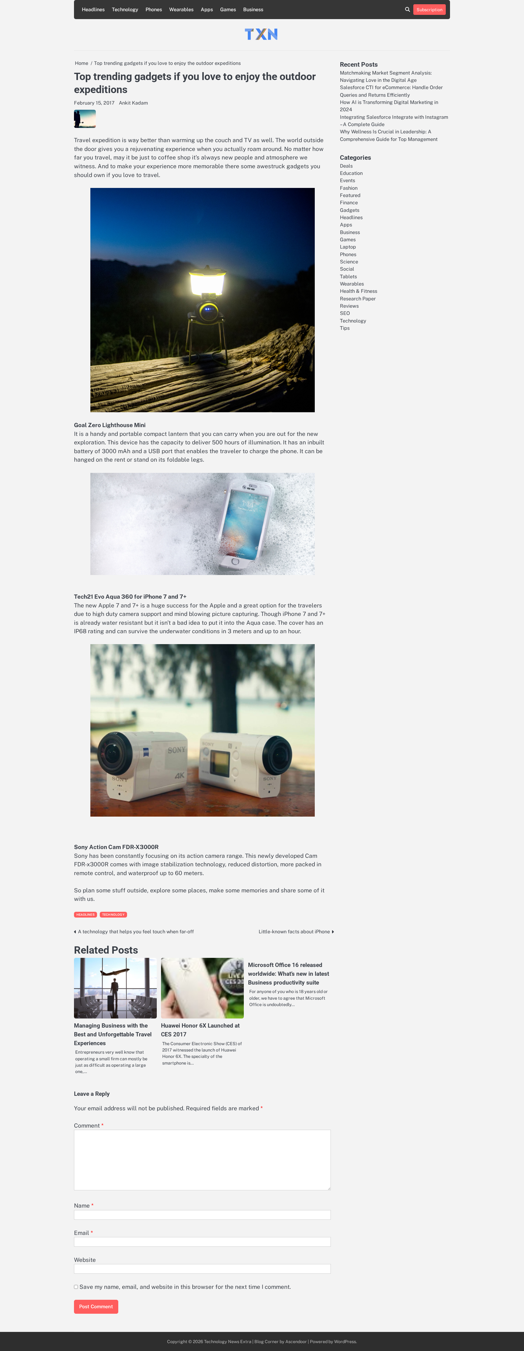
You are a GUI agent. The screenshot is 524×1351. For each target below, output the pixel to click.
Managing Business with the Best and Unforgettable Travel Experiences (113, 1034)
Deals (346, 166)
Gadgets (349, 210)
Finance (349, 203)
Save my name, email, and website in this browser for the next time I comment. (185, 1286)
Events (347, 180)
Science (349, 262)
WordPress (345, 1341)
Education (351, 173)
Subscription (429, 9)
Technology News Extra (227, 1341)
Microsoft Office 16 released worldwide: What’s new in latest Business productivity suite (288, 973)
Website (85, 1259)
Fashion (349, 188)
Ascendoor (296, 1341)
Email (83, 1232)
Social (347, 269)
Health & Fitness (358, 291)
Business (253, 9)
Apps (207, 9)
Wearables (181, 9)
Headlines (93, 9)
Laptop (348, 247)
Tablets (348, 276)
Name (84, 1205)
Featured (350, 195)
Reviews (349, 306)
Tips (345, 328)
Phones (154, 9)
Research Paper (358, 298)
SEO (345, 313)
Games (228, 9)
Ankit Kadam (133, 103)
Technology (125, 9)
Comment (89, 1125)
